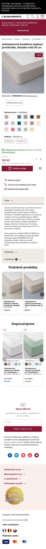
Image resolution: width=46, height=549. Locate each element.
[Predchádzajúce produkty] (4, 294)
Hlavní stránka (7, 39)
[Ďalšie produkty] (42, 294)
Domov (17, 39)
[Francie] (5, 530)
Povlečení (26, 39)
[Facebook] (9, 455)
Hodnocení (10, 259)
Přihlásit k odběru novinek (23, 429)
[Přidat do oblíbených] (40, 168)
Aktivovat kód (23, 30)
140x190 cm (21, 141)
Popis (6, 200)
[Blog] (36, 455)
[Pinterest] (23, 455)
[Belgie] (10, 530)
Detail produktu (20, 382)
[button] (4, 359)
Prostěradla (36, 39)
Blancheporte (32, 96)
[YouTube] (29, 455)
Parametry (9, 252)
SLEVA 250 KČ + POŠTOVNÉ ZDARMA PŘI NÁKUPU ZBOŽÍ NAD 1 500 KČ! (19, 24)
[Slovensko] (15, 530)
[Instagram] (16, 455)
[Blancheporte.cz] (11, 16)
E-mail (8, 422)
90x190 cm (9, 141)
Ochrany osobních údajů (13, 442)
